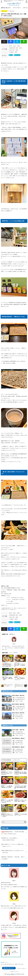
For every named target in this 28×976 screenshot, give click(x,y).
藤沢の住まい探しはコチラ (6, 7)
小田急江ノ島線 (11, 617)
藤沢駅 (16, 52)
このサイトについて (14, 971)
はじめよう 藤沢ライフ (11, 974)
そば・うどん (4, 11)
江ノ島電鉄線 (11, 52)
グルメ (11, 55)
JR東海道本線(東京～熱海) (13, 615)
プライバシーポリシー (17, 7)
